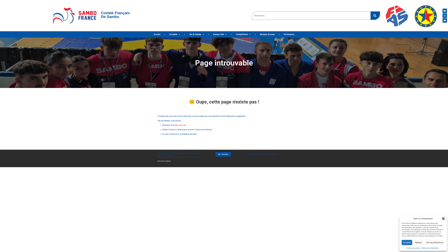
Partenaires (289, 34)
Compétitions (242, 34)
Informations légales (164, 161)
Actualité (173, 34)
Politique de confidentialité (429, 248)
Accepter (407, 242)
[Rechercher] (375, 15)
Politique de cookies (413, 248)
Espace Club (218, 34)
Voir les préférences (434, 242)
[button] (443, 218)
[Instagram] (445, 15)
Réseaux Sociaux (267, 34)
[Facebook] (445, 11)
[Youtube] (445, 20)
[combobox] (311, 15)
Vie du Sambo (195, 34)
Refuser (418, 242)
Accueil (157, 34)
